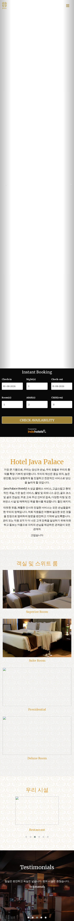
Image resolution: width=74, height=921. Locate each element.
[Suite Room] (37, 638)
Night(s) (31, 379)
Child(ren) (57, 397)
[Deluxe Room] (37, 736)
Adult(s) (30, 397)
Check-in (7, 379)
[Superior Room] (37, 589)
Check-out (57, 379)
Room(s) (6, 397)
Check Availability (37, 420)
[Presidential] (37, 687)
